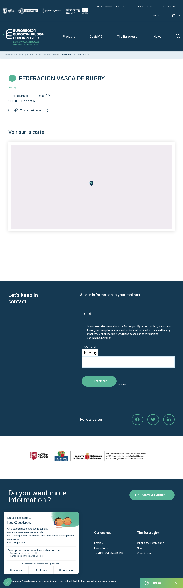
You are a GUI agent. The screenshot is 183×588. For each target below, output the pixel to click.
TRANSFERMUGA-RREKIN (108, 553)
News (157, 36)
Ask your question (153, 495)
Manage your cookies (105, 581)
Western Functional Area (111, 6)
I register (100, 381)
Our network (144, 6)
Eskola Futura (101, 548)
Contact (157, 15)
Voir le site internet (31, 110)
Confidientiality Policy (99, 337)
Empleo (98, 542)
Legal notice (65, 581)
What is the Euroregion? (150, 542)
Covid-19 (95, 36)
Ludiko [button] (156, 583)
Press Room (168, 6)
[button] (91, 183)
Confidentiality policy (83, 581)
